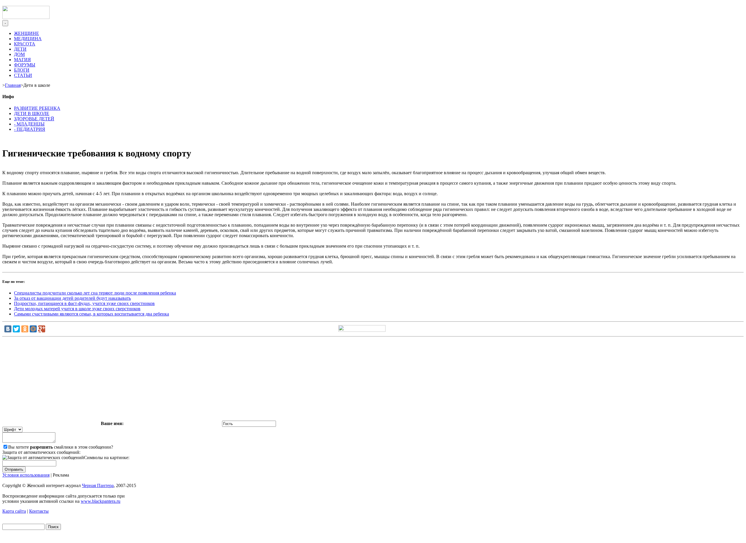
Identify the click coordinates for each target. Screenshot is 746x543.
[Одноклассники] (24, 328)
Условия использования (26, 475)
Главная (13, 85)
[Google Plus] (41, 328)
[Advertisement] (373, 380)
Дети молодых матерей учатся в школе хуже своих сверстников (77, 308)
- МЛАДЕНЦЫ (29, 123)
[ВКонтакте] (7, 328)
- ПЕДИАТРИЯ (29, 129)
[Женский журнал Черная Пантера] (26, 17)
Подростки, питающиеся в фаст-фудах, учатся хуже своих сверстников (84, 303)
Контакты (39, 511)
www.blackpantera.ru (100, 501)
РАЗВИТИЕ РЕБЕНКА (37, 108)
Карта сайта (14, 511)
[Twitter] (16, 328)
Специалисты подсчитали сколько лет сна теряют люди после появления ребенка (95, 292)
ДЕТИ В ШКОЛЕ (31, 113)
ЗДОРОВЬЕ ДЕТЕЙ (34, 118)
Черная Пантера (98, 485)
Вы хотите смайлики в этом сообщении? (60, 447)
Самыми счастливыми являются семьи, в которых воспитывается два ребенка (91, 313)
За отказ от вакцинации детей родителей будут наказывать (72, 298)
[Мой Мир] (33, 328)
